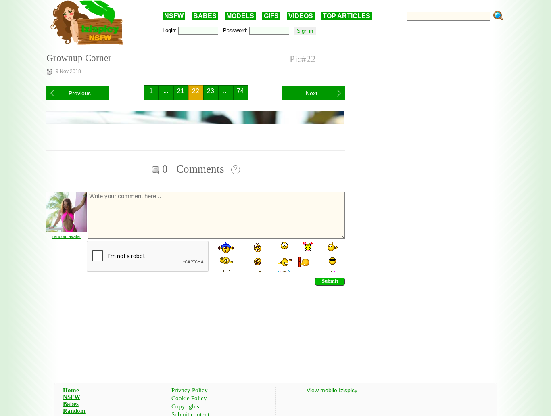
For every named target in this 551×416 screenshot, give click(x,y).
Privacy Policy (189, 390)
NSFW (174, 16)
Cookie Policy (189, 398)
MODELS (240, 16)
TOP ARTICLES (346, 16)
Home (71, 390)
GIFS (271, 16)
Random (74, 411)
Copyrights (185, 406)
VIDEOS (300, 16)
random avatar (66, 236)
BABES (205, 16)
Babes (71, 404)
